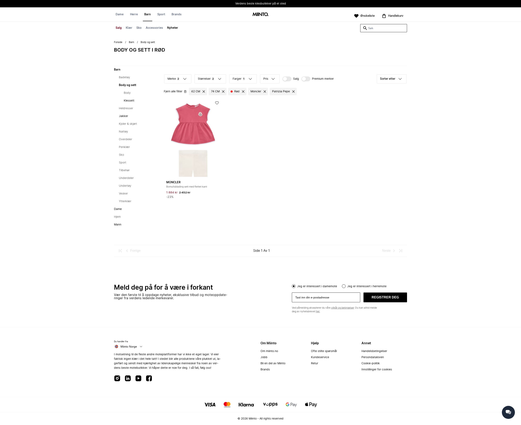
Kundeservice (320, 357)
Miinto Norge (128, 346)
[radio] (294, 286)
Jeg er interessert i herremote (366, 286)
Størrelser (206, 78)
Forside (118, 42)
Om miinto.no (269, 351)
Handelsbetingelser (374, 351)
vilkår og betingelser (342, 308)
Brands (177, 14)
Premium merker (323, 78)
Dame (120, 14)
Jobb (263, 357)
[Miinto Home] (260, 14)
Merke (173, 78)
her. (318, 311)
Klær (129, 27)
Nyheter (172, 27)
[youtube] (138, 378)
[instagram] (117, 378)
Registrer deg (385, 297)
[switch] (290, 79)
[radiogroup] (349, 286)
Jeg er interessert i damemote (317, 286)
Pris (265, 78)
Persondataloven (372, 357)
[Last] (400, 250)
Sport (161, 14)
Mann (117, 224)
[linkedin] (128, 378)
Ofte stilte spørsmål (324, 351)
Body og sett (127, 85)
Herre (134, 14)
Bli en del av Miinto (272, 363)
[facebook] (149, 378)
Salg (119, 27)
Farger (238, 78)
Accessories (154, 27)
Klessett (129, 100)
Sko (139, 27)
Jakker (123, 116)
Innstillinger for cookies (376, 369)
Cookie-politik (370, 363)
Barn (147, 14)
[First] (120, 250)
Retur (314, 363)
